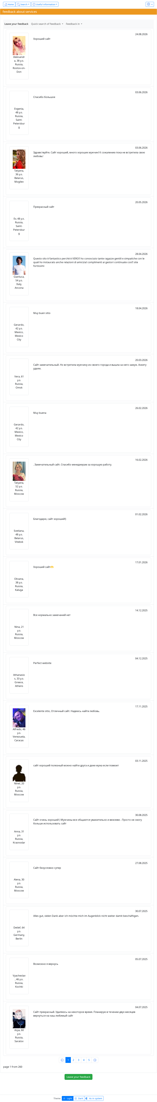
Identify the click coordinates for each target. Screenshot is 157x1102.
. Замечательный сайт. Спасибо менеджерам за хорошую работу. (72, 464)
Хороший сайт (41, 38)
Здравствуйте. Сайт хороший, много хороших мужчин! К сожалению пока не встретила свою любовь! (89, 154)
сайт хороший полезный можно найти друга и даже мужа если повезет (76, 765)
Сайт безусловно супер (47, 867)
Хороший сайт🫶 (43, 567)
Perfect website (42, 663)
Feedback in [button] (73, 24)
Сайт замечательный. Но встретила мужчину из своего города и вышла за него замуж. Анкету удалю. (89, 366)
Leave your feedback (16, 24)
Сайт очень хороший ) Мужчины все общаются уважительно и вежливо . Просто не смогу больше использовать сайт (87, 821)
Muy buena (39, 413)
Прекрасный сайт (43, 206)
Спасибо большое (44, 97)
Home (10, 4)
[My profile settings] (150, 4)
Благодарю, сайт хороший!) (49, 519)
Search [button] (23, 4)
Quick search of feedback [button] (46, 24)
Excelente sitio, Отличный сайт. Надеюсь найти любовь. (66, 711)
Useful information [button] (45, 4)
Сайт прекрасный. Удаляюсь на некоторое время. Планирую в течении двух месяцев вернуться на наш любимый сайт (84, 1013)
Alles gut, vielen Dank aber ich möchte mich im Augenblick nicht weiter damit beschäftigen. (86, 916)
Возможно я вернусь (45, 964)
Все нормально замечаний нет (52, 615)
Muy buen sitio (41, 313)
